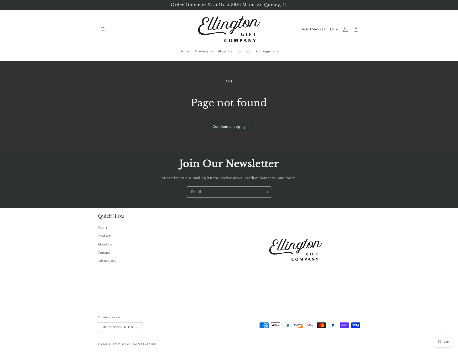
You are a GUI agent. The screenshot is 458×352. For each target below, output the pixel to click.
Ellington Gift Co (119, 343)
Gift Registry (107, 261)
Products (105, 236)
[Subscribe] (266, 192)
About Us (105, 244)
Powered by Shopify (144, 343)
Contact (104, 253)
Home (102, 228)
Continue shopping (229, 127)
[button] (103, 29)
